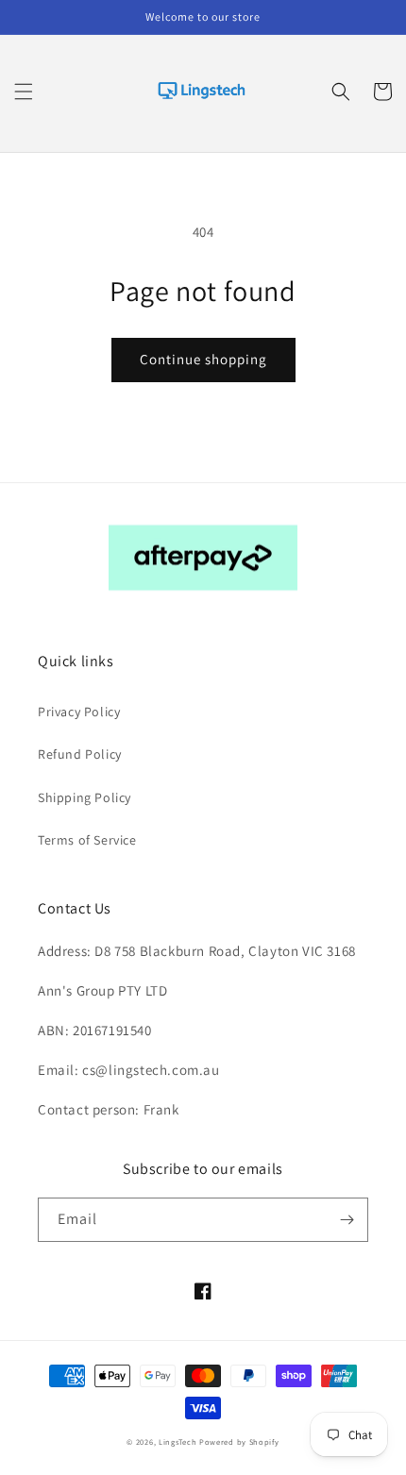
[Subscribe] (346, 1220)
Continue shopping (203, 359)
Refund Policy (80, 754)
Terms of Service (87, 839)
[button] (23, 91)
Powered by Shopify (239, 1441)
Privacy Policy (79, 711)
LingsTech (177, 1441)
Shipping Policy (84, 797)
